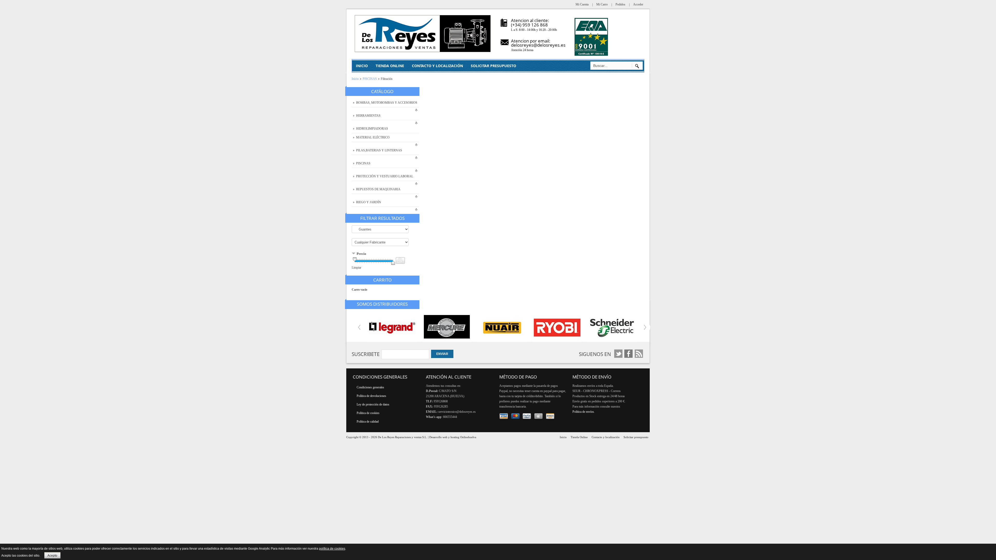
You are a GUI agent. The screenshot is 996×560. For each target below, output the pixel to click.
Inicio (355, 79)
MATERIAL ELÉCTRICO (373, 137)
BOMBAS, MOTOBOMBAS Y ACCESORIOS (386, 102)
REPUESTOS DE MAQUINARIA (378, 189)
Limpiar (356, 267)
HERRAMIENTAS (368, 115)
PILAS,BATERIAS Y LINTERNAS (379, 150)
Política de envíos (583, 412)
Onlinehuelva (468, 437)
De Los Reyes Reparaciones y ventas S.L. (402, 437)
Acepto (52, 555)
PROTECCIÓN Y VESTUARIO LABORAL (384, 176)
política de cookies (332, 548)
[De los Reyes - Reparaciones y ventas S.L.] (423, 34)
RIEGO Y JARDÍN (368, 202)
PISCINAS (370, 79)
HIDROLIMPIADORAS (372, 128)
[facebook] (618, 353)
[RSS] (638, 353)
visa (503, 416)
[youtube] (628, 353)
